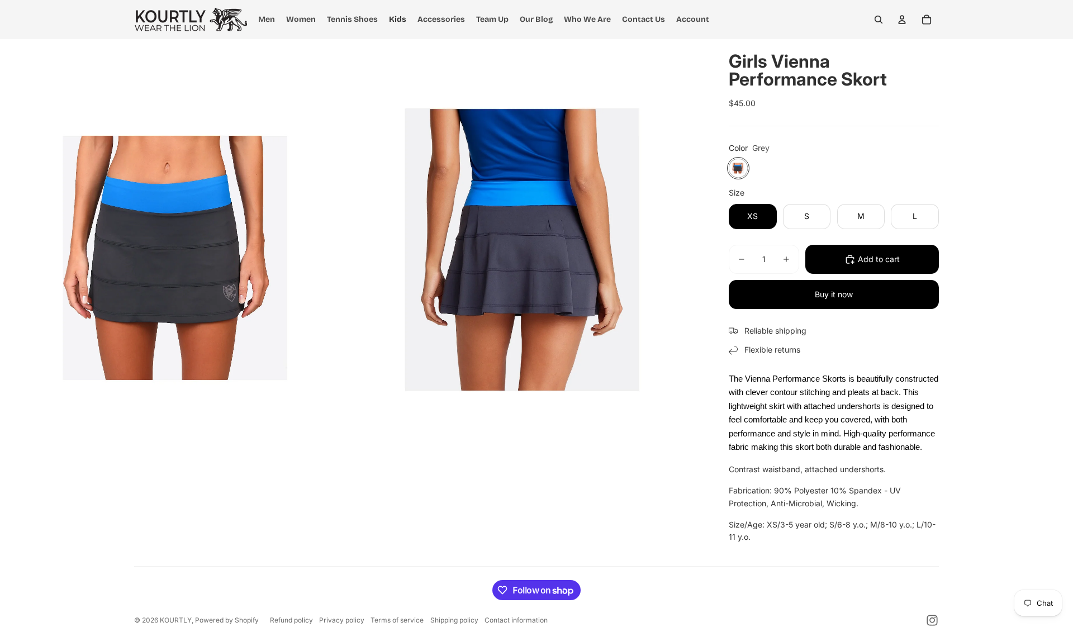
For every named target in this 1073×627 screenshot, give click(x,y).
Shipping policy (454, 620)
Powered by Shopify (227, 620)
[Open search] (878, 19)
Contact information (516, 620)
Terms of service (397, 620)
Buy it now (834, 294)
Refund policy (291, 620)
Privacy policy (341, 620)
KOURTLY (176, 620)
